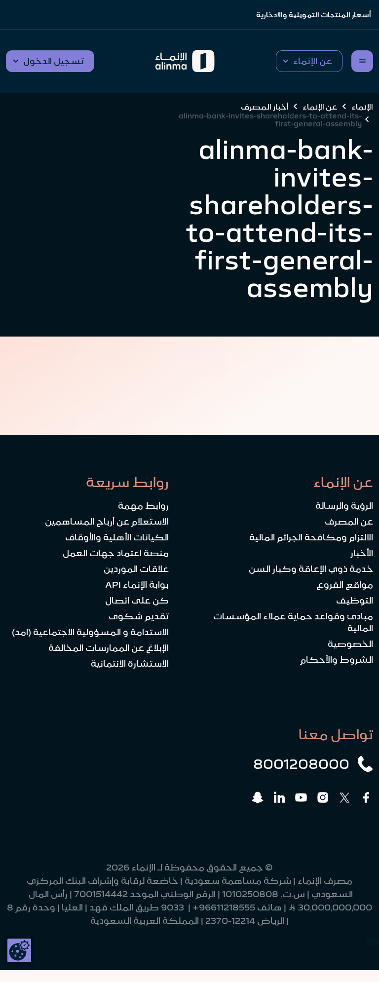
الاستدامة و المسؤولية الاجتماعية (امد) (90, 632)
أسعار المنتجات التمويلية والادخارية (313, 14)
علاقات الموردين (136, 569)
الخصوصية (350, 644)
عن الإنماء (320, 107)
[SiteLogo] (185, 61)
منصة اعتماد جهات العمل (116, 553)
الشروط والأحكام (336, 659)
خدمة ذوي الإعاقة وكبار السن (311, 569)
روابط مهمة (143, 505)
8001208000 (301, 764)
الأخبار (361, 553)
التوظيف (354, 600)
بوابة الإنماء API (137, 584)
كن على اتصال (137, 600)
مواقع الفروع (344, 584)
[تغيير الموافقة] (19, 950)
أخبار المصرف (265, 107)
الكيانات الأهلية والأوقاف (117, 537)
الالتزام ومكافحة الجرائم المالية (311, 537)
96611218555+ (223, 907)
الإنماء (362, 107)
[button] (309, 61)
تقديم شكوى (139, 616)
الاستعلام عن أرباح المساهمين (107, 521)
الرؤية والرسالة (344, 505)
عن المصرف (349, 521)
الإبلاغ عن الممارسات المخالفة (108, 647)
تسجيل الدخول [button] (53, 61)
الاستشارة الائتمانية (130, 663)
